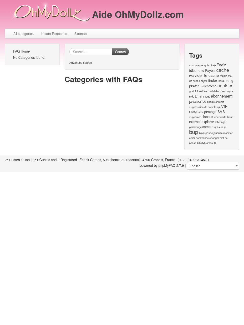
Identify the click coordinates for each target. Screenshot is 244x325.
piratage (210, 111)
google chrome (215, 101)
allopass (207, 116)
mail (202, 86)
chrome (211, 86)
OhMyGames (205, 143)
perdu (222, 81)
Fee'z (221, 65)
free (191, 76)
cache (222, 69)
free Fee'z (203, 91)
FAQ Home (21, 51)
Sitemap (80, 33)
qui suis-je (210, 65)
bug (193, 131)
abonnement (222, 96)
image (206, 96)
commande (202, 138)
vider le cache (206, 75)
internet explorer (201, 121)
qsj (218, 107)
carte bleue (226, 117)
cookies (226, 85)
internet (199, 65)
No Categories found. (29, 57)
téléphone (196, 70)
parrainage (195, 127)
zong (229, 80)
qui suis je (220, 127)
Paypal (210, 70)
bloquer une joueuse (211, 133)
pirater (194, 86)
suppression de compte (202, 107)
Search (120, 51)
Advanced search (80, 62)
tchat (198, 96)
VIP (224, 106)
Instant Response (54, 33)
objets (204, 81)
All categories (23, 33)
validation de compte (221, 91)
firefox (213, 80)
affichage (220, 122)
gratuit (192, 91)
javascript (197, 101)
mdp (191, 96)
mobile (223, 76)
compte (208, 126)
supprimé (194, 117)
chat (191, 65)
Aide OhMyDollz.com (138, 14)
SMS (221, 111)
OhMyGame (196, 112)
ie (215, 142)
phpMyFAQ (166, 165)
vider (217, 117)
